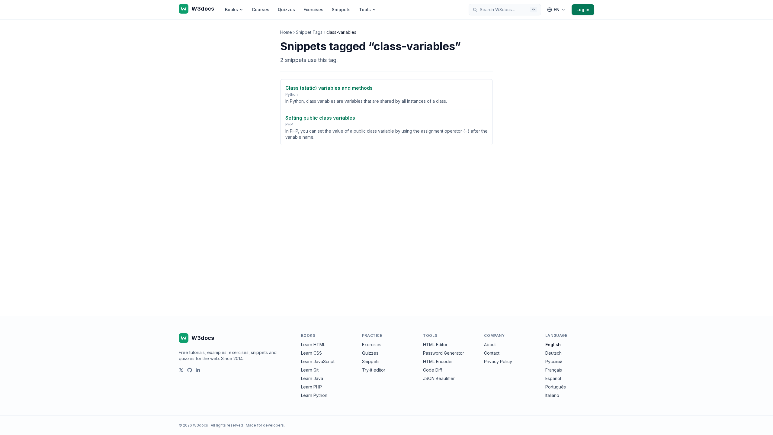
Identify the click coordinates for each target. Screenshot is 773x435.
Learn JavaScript (318, 361)
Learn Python (314, 395)
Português (555, 386)
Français (553, 369)
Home (286, 32)
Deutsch (553, 353)
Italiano (552, 395)
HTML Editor (435, 344)
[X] (181, 370)
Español (553, 378)
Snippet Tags (309, 32)
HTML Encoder (438, 361)
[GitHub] (189, 370)
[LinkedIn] (198, 370)
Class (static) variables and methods (329, 88)
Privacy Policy (498, 361)
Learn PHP (311, 386)
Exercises (313, 9)
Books (231, 9)
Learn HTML (313, 344)
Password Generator (443, 353)
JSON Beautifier (439, 378)
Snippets (341, 9)
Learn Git (310, 369)
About (490, 344)
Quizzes (286, 9)
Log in (582, 9)
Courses (260, 9)
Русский (553, 361)
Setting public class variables (320, 118)
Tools (365, 9)
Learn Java (312, 378)
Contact (491, 353)
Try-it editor (373, 369)
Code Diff (432, 369)
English (553, 344)
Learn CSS (311, 353)
